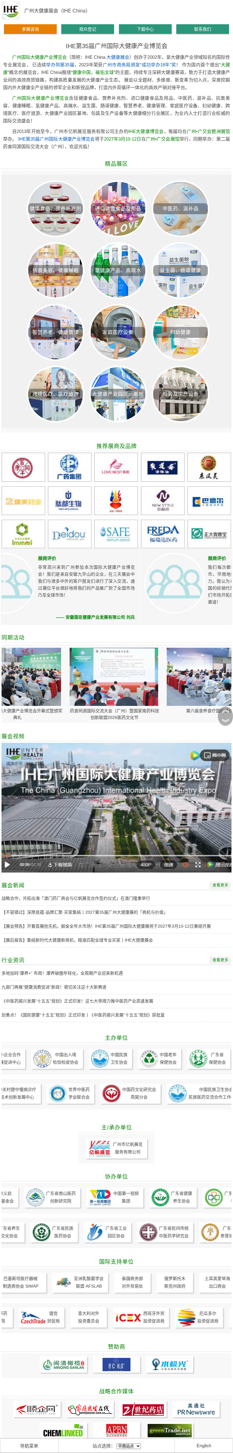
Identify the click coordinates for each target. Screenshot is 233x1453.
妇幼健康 (180, 332)
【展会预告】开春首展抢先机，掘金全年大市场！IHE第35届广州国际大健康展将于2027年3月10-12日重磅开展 (106, 926)
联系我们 (202, 29)
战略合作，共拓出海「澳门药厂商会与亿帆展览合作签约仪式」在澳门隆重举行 (76, 898)
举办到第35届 (60, 64)
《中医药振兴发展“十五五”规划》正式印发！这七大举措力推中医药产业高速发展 (77, 1001)
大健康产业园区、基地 (118, 394)
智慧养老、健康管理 (55, 332)
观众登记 (87, 29)
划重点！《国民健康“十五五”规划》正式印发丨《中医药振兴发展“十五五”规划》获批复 (83, 1014)
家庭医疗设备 (118, 332)
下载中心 (145, 29)
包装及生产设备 (181, 394)
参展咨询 (30, 29)
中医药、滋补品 (181, 208)
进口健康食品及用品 (118, 208)
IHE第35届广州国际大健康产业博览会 (56, 138)
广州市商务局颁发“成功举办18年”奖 (139, 64)
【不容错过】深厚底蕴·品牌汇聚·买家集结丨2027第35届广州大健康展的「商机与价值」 (85, 912)
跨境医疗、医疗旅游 (55, 394)
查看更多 (220, 885)
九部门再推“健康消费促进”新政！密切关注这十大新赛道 (54, 987)
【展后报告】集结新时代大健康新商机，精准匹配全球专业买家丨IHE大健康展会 (77, 940)
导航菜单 (29, 1445)
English (204, 1445)
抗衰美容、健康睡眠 (55, 270)
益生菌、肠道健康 (180, 270)
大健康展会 (117, 57)
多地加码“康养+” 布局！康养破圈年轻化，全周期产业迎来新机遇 (62, 973)
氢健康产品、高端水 (118, 270)
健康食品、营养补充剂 (55, 208)
